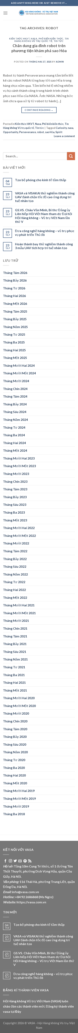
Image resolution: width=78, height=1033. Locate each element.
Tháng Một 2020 (15, 783)
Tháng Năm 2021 (15, 659)
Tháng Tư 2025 (14, 334)
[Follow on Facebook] (5, 861)
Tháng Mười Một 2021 (19, 613)
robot (40, 132)
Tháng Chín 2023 (15, 481)
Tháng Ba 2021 (14, 675)
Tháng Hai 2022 (14, 590)
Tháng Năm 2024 (15, 419)
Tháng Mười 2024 (16, 381)
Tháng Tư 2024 (14, 427)
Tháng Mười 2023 (16, 474)
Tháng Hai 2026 (14, 296)
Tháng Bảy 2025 (15, 319)
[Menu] (5, 13)
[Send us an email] (20, 861)
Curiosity (61, 127)
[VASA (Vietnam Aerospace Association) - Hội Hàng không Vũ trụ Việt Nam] (39, 13)
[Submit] (71, 156)
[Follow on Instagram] (10, 861)
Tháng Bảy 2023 (15, 497)
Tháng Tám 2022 (15, 551)
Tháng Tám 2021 (15, 636)
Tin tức (59, 41)
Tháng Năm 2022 (15, 574)
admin (60, 61)
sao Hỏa (49, 132)
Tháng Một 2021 (15, 690)
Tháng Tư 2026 (14, 288)
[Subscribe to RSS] (29, 861)
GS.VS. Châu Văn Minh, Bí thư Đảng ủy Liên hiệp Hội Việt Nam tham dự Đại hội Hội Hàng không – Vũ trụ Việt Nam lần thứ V (43, 215)
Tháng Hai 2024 (14, 443)
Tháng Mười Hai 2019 (19, 791)
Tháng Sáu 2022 (14, 566)
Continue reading (39, 109)
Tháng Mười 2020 (16, 713)
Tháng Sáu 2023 (14, 504)
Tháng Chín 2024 (15, 389)
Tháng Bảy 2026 (15, 280)
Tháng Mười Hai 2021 (19, 605)
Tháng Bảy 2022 (15, 559)
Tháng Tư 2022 (14, 582)
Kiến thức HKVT (19, 38)
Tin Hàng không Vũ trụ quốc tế (41, 39)
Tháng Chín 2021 (15, 628)
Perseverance (27, 132)
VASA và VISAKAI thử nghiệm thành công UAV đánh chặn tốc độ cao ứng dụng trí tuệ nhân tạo (45, 197)
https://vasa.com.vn (31, 902)
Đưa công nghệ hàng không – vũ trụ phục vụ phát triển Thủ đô (44, 232)
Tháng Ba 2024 (14, 435)
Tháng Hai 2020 (14, 775)
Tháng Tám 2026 (15, 273)
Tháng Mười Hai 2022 (19, 528)
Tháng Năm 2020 (15, 752)
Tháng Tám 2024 (15, 396)
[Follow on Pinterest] (25, 861)
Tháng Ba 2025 (14, 342)
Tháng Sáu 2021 (14, 651)
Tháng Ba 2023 (14, 512)
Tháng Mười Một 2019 (19, 798)
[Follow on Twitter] (15, 861)
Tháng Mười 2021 (16, 620)
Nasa (34, 38)
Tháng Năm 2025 (15, 327)
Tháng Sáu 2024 (14, 412)
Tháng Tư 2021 (14, 667)
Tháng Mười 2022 (16, 543)
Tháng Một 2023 (15, 520)
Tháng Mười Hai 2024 (19, 365)
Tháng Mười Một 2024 (19, 373)
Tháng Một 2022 (15, 597)
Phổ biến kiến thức (51, 38)
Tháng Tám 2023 (15, 489)
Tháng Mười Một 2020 (19, 706)
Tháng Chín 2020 (15, 721)
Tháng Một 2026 (15, 303)
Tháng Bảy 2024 (15, 404)
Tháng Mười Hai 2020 (19, 698)
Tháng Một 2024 (15, 450)
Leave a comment (64, 136)
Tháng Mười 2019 (16, 806)
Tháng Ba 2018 (14, 814)
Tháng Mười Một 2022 (19, 535)
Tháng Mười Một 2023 (19, 466)
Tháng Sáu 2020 (14, 744)
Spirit (58, 132)
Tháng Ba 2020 (14, 767)
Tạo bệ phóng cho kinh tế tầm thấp (40, 180)
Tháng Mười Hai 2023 (19, 458)
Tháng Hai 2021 (14, 682)
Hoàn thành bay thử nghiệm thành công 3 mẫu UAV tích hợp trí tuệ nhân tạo (44, 246)
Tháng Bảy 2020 (15, 736)
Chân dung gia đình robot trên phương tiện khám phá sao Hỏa (39, 48)
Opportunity (10, 132)
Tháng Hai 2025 (14, 350)
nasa (70, 127)
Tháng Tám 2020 (15, 729)
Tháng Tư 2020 (14, 760)
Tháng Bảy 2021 (15, 644)
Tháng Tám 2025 (15, 311)
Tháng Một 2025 (15, 357)
